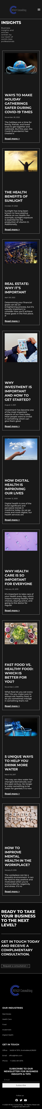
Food (4, 1024)
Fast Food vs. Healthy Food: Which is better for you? (19, 673)
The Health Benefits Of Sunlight (16, 196)
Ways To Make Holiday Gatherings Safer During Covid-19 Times (18, 103)
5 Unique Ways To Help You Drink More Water (19, 763)
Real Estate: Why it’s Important (17, 288)
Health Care (7, 1019)
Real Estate (6, 1014)
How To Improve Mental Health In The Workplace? (18, 856)
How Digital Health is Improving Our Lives (17, 486)
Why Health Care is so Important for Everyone (18, 577)
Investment (6, 1030)
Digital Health (7, 1035)
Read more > (12, 138)
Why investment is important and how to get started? (18, 391)
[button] (39, 9)
